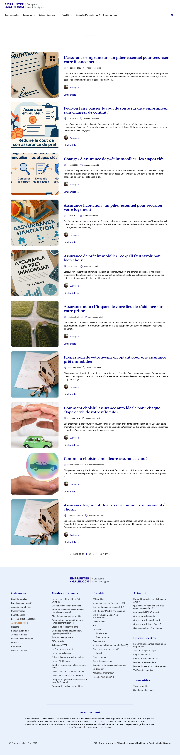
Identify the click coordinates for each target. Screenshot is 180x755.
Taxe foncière (99, 641)
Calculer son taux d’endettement (148, 628)
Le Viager (97, 629)
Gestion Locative (19, 650)
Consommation (18, 611)
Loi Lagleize (98, 653)
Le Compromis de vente (63, 649)
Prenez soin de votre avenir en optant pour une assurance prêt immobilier (115, 359)
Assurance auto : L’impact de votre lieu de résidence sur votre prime (113, 309)
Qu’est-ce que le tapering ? (145, 616)
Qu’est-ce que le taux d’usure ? (147, 624)
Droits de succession (102, 661)
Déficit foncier (99, 621)
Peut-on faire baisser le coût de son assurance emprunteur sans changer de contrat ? (116, 110)
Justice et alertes (19, 634)
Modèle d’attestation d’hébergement (150, 666)
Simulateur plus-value (143, 690)
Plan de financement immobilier (66, 616)
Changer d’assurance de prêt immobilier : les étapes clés (114, 159)
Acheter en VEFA (59, 645)
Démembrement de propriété (106, 649)
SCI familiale (98, 599)
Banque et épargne (20, 631)
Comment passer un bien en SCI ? (108, 607)
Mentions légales (127, 743)
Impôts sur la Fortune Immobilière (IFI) (110, 645)
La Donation (98, 669)
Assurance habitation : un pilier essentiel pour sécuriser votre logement (113, 207)
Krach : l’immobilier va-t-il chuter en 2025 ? (149, 600)
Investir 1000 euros (61, 661)
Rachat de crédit (18, 615)
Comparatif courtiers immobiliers (67, 686)
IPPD (95, 625)
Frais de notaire (100, 657)
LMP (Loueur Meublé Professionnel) (109, 611)
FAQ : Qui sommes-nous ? (106, 743)
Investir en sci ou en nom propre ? (67, 675)
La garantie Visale (141, 654)
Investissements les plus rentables (68, 671)
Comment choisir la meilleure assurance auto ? (106, 459)
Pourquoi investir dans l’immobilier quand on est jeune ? (68, 611)
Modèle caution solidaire (144, 662)
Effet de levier (58, 641)
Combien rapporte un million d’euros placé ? (69, 666)
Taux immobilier (12, 15)
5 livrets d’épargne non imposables (68, 657)
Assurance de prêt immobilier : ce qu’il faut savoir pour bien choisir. (113, 258)
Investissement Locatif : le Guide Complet (67, 600)
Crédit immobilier (19, 599)
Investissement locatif (21, 603)
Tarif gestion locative (143, 670)
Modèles (15, 642)
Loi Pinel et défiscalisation (23, 619)
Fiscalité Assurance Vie (103, 677)
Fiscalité (15, 627)
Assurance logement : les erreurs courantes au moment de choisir (115, 507)
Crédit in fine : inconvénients (65, 627)
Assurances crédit (94, 68)
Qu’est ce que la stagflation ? (146, 620)
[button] (172, 15)
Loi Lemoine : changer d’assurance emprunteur (149, 645)
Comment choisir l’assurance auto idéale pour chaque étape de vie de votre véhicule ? (112, 410)
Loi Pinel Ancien (100, 633)
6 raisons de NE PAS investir (146, 612)
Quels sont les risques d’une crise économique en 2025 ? (148, 607)
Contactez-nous (110, 15)
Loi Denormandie (101, 637)
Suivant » (104, 553)
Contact (167, 743)
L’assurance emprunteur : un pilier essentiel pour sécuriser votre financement (116, 59)
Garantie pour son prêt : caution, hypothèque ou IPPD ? (67, 632)
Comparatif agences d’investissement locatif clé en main (69, 680)
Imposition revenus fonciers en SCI (109, 603)
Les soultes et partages (22, 638)
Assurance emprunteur (62, 637)
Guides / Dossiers (47, 15)
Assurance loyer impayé (144, 650)
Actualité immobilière (21, 607)
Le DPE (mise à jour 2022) (145, 658)
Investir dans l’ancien (61, 653)
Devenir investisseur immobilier (66, 605)
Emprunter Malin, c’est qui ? (88, 15)
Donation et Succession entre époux (109, 665)
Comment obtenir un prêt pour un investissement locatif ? (67, 621)
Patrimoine (16, 646)
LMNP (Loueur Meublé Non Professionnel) (105, 616)
